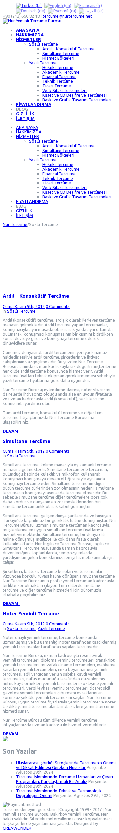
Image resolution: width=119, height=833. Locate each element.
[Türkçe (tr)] (29, 5)
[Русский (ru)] (62, 10)
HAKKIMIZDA (30, 34)
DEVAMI (11, 431)
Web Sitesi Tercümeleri (64, 90)
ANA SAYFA (27, 30)
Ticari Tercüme (56, 85)
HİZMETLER (28, 39)
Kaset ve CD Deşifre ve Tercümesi (74, 95)
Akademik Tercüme (61, 72)
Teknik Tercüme (57, 81)
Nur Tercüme (15, 224)
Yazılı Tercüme (43, 62)
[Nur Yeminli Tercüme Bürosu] (32, 20)
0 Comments (58, 306)
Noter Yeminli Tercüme (31, 613)
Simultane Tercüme (60, 53)
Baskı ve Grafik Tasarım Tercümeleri (76, 99)
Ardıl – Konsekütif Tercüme (68, 48)
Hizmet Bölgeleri (58, 58)
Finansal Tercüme (59, 76)
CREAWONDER (17, 828)
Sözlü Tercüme (43, 44)
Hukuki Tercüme (57, 67)
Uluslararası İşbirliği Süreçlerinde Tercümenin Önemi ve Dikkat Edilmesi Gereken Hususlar (66, 765)
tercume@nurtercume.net (67, 16)
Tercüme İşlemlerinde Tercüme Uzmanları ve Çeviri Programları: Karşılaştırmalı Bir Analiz (64, 779)
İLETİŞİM (25, 118)
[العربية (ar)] (91, 10)
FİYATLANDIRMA (33, 104)
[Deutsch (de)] (30, 10)
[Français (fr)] (88, 5)
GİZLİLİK (25, 113)
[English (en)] (57, 5)
